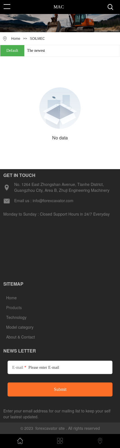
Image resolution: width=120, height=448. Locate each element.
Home (15, 39)
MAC (59, 6)
